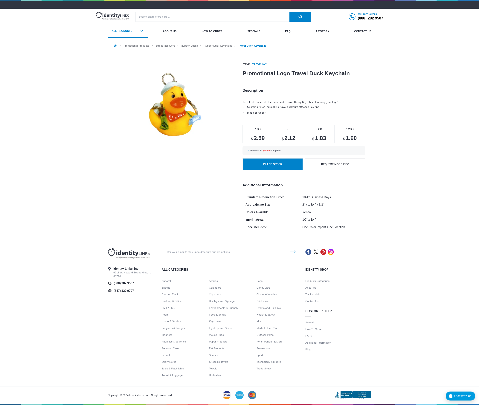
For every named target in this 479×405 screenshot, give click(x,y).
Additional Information (318, 342)
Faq (288, 31)
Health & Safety (266, 314)
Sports (260, 355)
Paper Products (218, 341)
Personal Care (170, 348)
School (166, 355)
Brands (166, 287)
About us (169, 31)
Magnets (167, 334)
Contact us (362, 31)
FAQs (308, 335)
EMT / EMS (168, 307)
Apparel (166, 280)
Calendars (215, 287)
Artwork (322, 31)
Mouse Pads (216, 334)
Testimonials (312, 294)
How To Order (313, 329)
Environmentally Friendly (223, 307)
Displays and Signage (222, 301)
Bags (260, 280)
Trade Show (264, 368)
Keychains (215, 321)
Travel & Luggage (172, 375)
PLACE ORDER (272, 164)
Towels (213, 368)
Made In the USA (267, 328)
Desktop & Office (171, 301)
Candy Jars (263, 287)
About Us (310, 287)
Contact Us (311, 301)
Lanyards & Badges (173, 328)
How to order (212, 31)
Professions (263, 348)
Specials (253, 31)
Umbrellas (215, 375)
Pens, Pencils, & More (270, 341)
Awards (213, 280)
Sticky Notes (169, 361)
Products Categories (317, 280)
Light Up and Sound (221, 328)
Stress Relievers (218, 361)
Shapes (213, 355)
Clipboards (215, 294)
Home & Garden (171, 321)
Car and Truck (170, 294)
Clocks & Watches (267, 294)
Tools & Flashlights (173, 368)
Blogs (308, 349)
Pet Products (216, 348)
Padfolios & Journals (174, 341)
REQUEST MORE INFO (335, 164)
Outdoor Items (265, 334)
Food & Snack (217, 314)
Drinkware (263, 301)
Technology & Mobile (269, 361)
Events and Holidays (269, 307)
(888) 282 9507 (124, 283)
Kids (259, 321)
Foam (165, 314)
